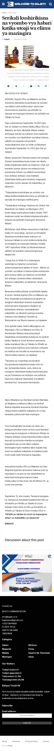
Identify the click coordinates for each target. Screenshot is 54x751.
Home (4, 13)
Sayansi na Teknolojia (39, 653)
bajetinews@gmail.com (12, 620)
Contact (46, 741)
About (4, 741)
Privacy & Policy (31, 741)
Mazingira (12, 13)
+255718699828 (9, 623)
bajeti (6, 39)
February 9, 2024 (20, 39)
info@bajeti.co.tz (9, 617)
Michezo (32, 645)
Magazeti (6, 649)
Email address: (9, 711)
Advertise (16, 741)
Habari (5, 645)
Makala (5, 653)
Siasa (31, 657)
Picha (31, 649)
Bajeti (10, 746)
